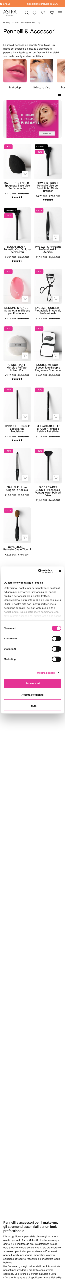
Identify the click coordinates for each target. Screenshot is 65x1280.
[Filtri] (59, 95)
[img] (17, 197)
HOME (6, 23)
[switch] (56, 638)
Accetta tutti (33, 683)
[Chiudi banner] (60, 571)
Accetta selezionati (33, 694)
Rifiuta (32, 705)
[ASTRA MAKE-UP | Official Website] (10, 13)
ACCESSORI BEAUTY (30, 23)
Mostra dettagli (46, 672)
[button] (26, 12)
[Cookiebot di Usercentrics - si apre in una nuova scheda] (39, 571)
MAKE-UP (15, 23)
